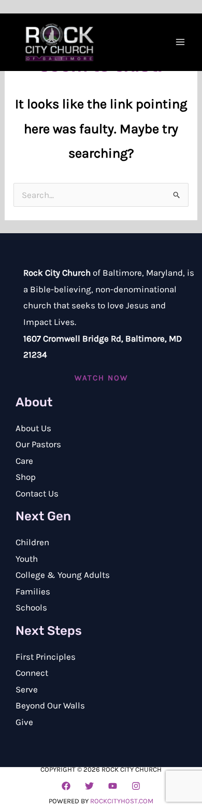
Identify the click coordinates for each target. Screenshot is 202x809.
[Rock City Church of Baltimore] (59, 42)
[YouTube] (112, 786)
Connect (32, 673)
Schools (31, 607)
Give (24, 722)
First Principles (46, 656)
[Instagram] (136, 786)
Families (33, 591)
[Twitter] (89, 786)
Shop (26, 477)
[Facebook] (66, 786)
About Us (33, 428)
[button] (101, 378)
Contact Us (37, 493)
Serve (27, 689)
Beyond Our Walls (50, 705)
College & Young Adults (63, 575)
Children (32, 542)
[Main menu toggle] (180, 42)
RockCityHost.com (121, 801)
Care (24, 461)
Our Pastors (38, 444)
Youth (27, 558)
